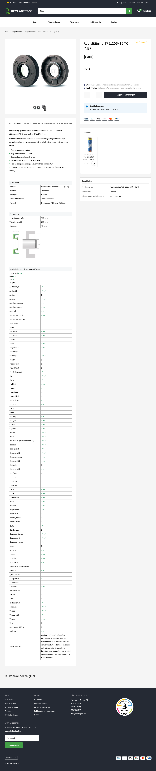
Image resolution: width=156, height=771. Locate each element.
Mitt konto (9, 700)
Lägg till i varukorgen (126, 95)
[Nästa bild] (70, 71)
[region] (115, 154)
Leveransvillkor (40, 703)
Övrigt (114, 22)
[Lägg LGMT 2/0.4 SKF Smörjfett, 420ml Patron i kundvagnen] (93, 163)
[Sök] (129, 11)
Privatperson (24, 2)
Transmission (54, 22)
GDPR (36, 715)
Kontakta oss (10, 703)
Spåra (147, 2)
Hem (119, 2)
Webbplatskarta (11, 715)
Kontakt (140, 2)
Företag (35, 2)
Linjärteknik (95, 22)
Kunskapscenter (11, 707)
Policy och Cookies (42, 707)
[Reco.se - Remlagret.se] (124, 704)
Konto (124, 2)
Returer (132, 2)
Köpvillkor (38, 700)
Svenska (9, 757)
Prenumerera (14, 745)
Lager (35, 22)
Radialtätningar (24, 32)
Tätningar (74, 22)
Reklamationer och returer (44, 711)
